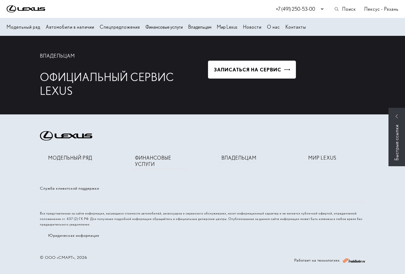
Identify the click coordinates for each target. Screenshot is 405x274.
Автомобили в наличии (70, 27)
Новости (252, 27)
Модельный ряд (23, 27)
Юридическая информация (73, 235)
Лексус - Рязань (381, 9)
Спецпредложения (120, 27)
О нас (273, 27)
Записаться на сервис (247, 69)
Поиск (349, 9)
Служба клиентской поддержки (69, 188)
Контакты (295, 27)
